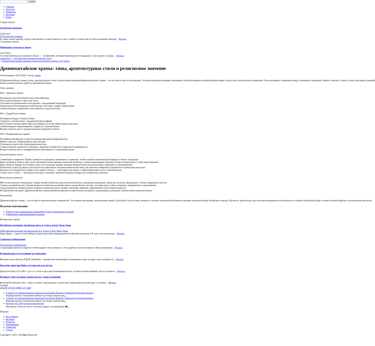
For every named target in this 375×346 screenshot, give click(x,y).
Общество (11, 12)
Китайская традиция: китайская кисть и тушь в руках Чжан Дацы (35, 225)
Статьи (9, 330)
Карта (9, 17)
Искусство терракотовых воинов (57, 212)
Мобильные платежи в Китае (15, 47)
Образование (12, 324)
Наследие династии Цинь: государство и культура (26, 265)
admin (38, 75)
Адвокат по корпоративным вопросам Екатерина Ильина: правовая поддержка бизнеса (49, 293)
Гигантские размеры (11, 28)
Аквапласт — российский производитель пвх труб (25, 58)
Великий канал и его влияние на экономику (23, 253)
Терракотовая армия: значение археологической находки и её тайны (36, 61)
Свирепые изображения (12, 239)
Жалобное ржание (35, 214)
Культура (10, 9)
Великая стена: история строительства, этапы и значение (30, 277)
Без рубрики (12, 316)
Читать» (123, 39)
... (65, 295)
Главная (10, 6)
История (10, 14)
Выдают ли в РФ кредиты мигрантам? (25, 303)
